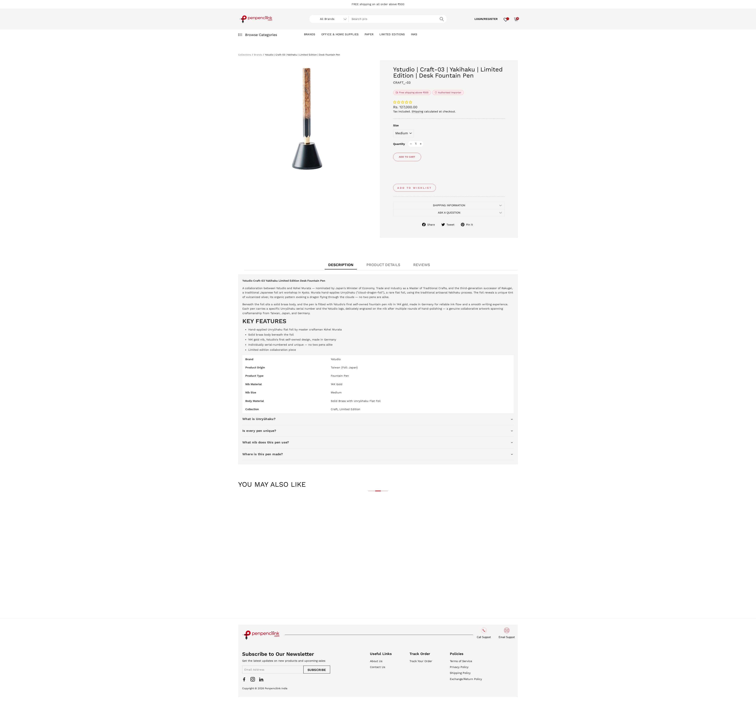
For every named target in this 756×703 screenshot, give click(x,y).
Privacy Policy (459, 667)
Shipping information (449, 205)
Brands (309, 34)
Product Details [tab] (383, 265)
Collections (244, 54)
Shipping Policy (460, 672)
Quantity (399, 143)
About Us (376, 661)
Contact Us (377, 667)
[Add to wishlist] (244, 507)
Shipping (417, 111)
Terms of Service (461, 661)
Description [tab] (340, 265)
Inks (414, 34)
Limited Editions (392, 34)
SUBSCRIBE (317, 670)
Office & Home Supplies (340, 34)
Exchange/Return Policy (466, 679)
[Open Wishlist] (506, 19)
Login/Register (486, 18)
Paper (369, 34)
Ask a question (449, 212)
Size (396, 125)
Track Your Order (421, 661)
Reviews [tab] (421, 265)
